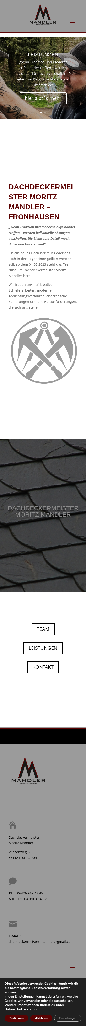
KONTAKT (43, 667)
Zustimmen (16, 1018)
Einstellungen (25, 996)
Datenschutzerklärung (21, 1009)
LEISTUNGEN (43, 54)
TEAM (43, 629)
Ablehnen (41, 1018)
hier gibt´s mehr (43, 98)
